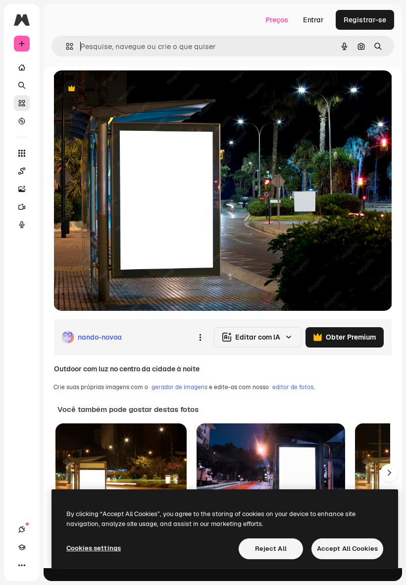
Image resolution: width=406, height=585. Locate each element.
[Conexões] (22, 529)
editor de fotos (292, 387)
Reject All (271, 548)
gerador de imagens (179, 387)
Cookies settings (93, 548)
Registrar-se (365, 19)
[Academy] (22, 547)
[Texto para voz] (22, 225)
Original (117, 89)
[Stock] (22, 103)
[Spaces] (22, 171)
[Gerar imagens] (22, 189)
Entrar (313, 19)
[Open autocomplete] (65, 46)
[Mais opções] (200, 337)
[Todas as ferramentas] (22, 153)
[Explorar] (22, 121)
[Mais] (22, 565)
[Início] (22, 67)
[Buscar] (22, 85)
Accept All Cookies (347, 548)
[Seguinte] (389, 473)
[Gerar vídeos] (22, 207)
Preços (276, 19)
